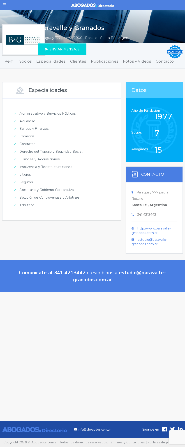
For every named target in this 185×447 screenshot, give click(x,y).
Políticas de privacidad (164, 442)
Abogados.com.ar (44, 442)
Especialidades (51, 61)
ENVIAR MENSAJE (63, 49)
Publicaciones (104, 61)
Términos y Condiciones (127, 442)
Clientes (78, 61)
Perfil (10, 61)
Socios (25, 61)
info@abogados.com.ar (94, 429)
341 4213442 (146, 215)
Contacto (165, 61)
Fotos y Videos (137, 61)
